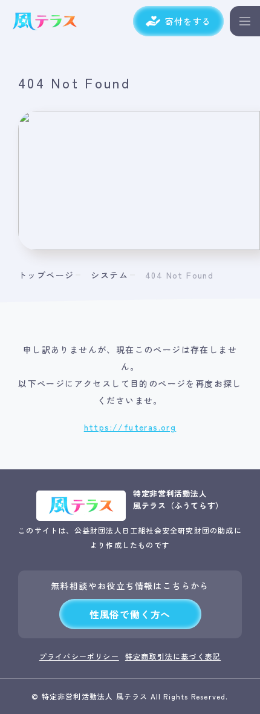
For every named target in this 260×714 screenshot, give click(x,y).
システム (109, 275)
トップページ (46, 275)
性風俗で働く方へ (130, 614)
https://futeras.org (130, 427)
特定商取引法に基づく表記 (173, 656)
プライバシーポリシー (79, 656)
